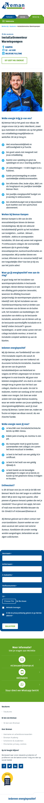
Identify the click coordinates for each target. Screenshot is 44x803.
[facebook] (4, 766)
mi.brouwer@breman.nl (22, 665)
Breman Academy (10, 737)
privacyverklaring (19, 613)
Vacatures (7, 711)
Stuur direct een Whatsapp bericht (22, 690)
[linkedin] (15, 766)
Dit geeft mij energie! (14, 60)
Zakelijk (23, 17)
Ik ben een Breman (11, 723)
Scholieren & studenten (13, 741)
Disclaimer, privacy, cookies (14, 744)
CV (3, 596)
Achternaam (7, 564)
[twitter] (9, 766)
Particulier (9, 17)
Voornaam (7, 553)
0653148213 (22, 678)
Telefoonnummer (9, 586)
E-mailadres (7, 575)
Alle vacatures (8, 34)
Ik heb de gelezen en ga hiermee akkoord (24, 614)
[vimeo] (21, 766)
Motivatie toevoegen (13, 607)
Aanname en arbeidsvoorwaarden (17, 734)
